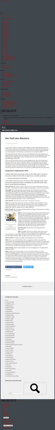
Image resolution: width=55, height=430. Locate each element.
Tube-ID (9, 365)
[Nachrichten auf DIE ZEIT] (9, 111)
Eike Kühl (9, 269)
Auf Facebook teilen (14, 266)
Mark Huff (17, 157)
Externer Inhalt (11, 178)
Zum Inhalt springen (5, 1)
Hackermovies (10, 328)
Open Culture (10, 352)
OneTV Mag (10, 350)
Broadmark (9, 309)
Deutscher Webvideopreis (13, 313)
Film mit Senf (10, 322)
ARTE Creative (10, 304)
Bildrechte (6, 417)
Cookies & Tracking (8, 425)
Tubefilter (9, 366)
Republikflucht (44, 150)
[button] (3, 13)
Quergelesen (10, 355)
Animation (7, 277)
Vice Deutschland (11, 368)
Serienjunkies (10, 357)
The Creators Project (12, 363)
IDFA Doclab (10, 331)
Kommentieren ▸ (27, 286)
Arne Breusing (9, 158)
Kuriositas (9, 339)
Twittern (29, 266)
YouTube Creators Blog (12, 376)
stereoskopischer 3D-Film (21, 241)
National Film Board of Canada (14, 344)
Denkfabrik (9, 311)
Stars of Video (10, 361)
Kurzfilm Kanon (11, 342)
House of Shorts (11, 330)
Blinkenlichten (10, 307)
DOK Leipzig (10, 318)
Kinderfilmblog (10, 337)
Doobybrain (10, 320)
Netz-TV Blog (10, 348)
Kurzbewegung (10, 341)
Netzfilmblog (10, 130)
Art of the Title (10, 302)
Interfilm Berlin (10, 335)
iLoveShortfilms (11, 333)
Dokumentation (13, 277)
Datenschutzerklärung (21, 178)
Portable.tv (9, 354)
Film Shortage (10, 324)
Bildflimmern (10, 306)
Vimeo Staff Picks (11, 372)
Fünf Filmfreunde (11, 326)
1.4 (7, 300)
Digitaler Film (10, 315)
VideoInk (9, 370)
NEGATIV (9, 346)
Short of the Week (11, 359)
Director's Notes (11, 317)
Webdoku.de (10, 374)
